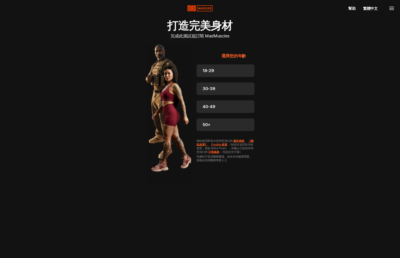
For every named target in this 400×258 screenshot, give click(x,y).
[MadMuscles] (200, 8)
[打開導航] (391, 8)
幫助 (352, 8)
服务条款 (238, 141)
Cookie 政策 (219, 144)
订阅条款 (213, 152)
